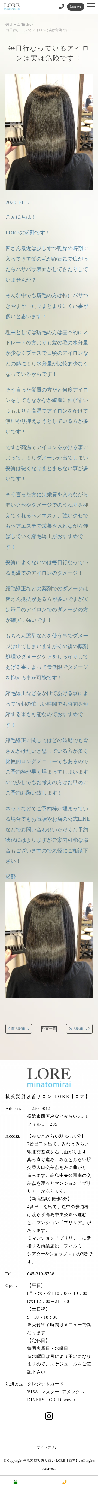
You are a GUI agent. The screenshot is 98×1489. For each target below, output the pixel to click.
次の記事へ (78, 1029)
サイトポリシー (49, 1447)
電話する (76, 1482)
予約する (27, 1482)
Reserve (76, 6)
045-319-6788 (40, 1273)
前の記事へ (20, 1029)
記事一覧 (49, 1029)
